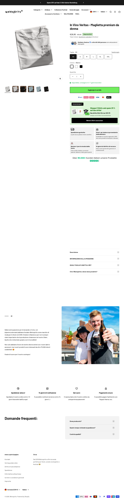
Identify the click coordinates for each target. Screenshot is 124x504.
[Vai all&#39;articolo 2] (15, 89)
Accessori (85, 10)
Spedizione (8, 470)
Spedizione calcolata (85, 37)
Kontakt (7, 459)
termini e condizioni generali (14, 477)
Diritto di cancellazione (12, 467)
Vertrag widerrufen (11, 463)
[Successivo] (83, 2)
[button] (94, 204)
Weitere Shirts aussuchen (94, 120)
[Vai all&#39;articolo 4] (31, 89)
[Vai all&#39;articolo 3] (23, 89)
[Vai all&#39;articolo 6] (46, 89)
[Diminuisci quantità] (73, 76)
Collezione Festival (60, 10)
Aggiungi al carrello (94, 90)
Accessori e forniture (52, 14)
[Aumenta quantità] (81, 76)
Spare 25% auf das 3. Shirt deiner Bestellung (62, 2)
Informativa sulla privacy (13, 474)
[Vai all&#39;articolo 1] (8, 89)
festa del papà (74, 10)
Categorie (37, 10)
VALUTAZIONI (68, 14)
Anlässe (47, 10)
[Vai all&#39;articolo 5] (39, 89)
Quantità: (73, 72)
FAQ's (77, 14)
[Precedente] (40, 2)
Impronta (8, 481)
